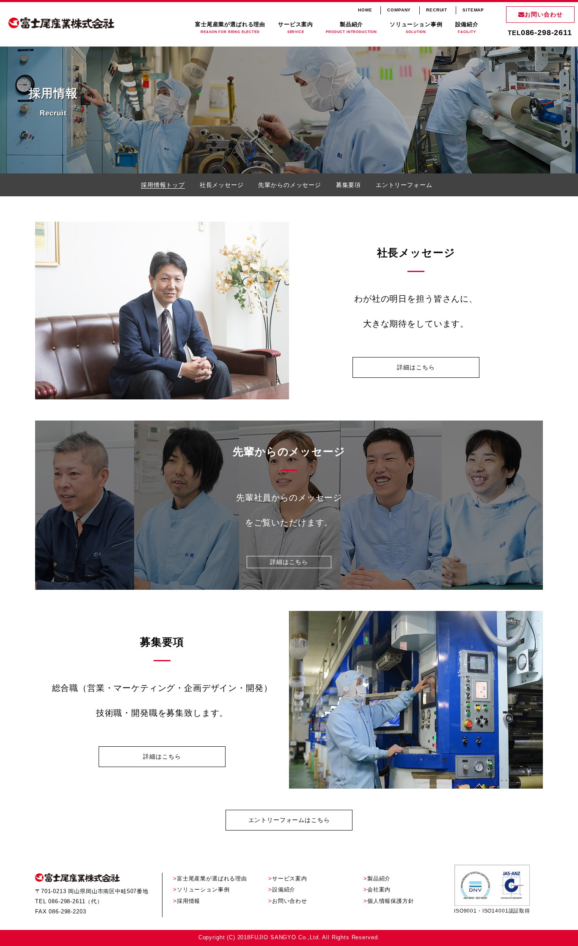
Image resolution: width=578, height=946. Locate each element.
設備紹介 (467, 28)
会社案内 (379, 890)
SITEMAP (473, 10)
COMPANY (399, 10)
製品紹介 (351, 28)
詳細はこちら (416, 367)
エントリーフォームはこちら (289, 820)
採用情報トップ (163, 185)
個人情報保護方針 (390, 901)
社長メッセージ (222, 185)
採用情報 (188, 901)
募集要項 (348, 185)
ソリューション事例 (416, 28)
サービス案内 (295, 28)
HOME (365, 10)
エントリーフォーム (404, 185)
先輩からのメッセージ (289, 185)
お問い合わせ (544, 14)
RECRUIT (436, 10)
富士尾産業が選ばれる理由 (230, 28)
